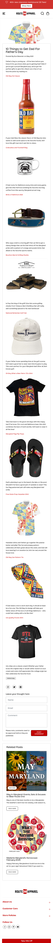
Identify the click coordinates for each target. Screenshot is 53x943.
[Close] (48, 431)
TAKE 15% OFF (26, 507)
